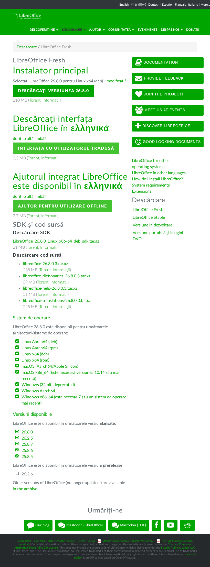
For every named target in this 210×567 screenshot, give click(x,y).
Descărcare (72, 29)
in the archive (25, 489)
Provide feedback (163, 78)
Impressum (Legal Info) (31, 541)
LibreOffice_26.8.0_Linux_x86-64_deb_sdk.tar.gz (56, 241)
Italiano (193, 4)
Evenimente (147, 29)
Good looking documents (171, 141)
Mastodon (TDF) (132, 525)
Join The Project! (163, 93)
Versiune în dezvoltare (152, 225)
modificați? (116, 81)
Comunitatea (119, 29)
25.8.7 (27, 444)
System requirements (151, 185)
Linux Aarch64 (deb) (39, 342)
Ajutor (95, 29)
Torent (34, 100)
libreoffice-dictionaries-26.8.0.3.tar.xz (56, 276)
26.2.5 (27, 438)
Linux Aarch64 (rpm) (40, 348)
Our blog (41, 525)
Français (180, 4)
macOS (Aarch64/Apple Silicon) (50, 366)
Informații (51, 100)
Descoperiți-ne (42, 29)
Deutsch (154, 4)
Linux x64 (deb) (35, 354)
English (124, 4)
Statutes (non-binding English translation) (127, 541)
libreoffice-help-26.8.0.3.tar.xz (50, 288)
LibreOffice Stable (149, 217)
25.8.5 (27, 457)
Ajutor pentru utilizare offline (62, 206)
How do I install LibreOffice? (157, 179)
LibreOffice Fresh (148, 210)
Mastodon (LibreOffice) (84, 525)
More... (205, 4)
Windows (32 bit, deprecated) (48, 385)
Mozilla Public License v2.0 (178, 547)
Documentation (160, 62)
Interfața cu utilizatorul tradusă (66, 148)
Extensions (141, 191)
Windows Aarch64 (38, 391)
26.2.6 (27, 474)
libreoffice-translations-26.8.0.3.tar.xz (57, 301)
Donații (192, 29)
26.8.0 (27, 432)
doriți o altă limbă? (29, 139)
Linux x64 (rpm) (35, 360)
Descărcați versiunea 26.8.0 (53, 91)
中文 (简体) (138, 4)
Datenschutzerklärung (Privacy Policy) (71, 541)
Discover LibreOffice (165, 125)
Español (167, 4)
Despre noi (170, 29)
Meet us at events (164, 109)
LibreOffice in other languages (159, 173)
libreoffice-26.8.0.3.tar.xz (45, 264)
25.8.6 (27, 451)
